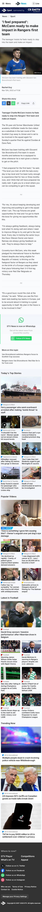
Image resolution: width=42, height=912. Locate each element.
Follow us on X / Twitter (15, 866)
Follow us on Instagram (15, 880)
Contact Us (5, 889)
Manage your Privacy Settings (15, 896)
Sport (12, 16)
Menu (8, 3)
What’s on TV (7, 860)
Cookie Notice (17, 889)
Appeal (24, 860)
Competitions (28, 856)
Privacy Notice (30, 887)
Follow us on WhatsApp (15, 875)
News (4, 16)
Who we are (5, 887)
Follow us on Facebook (15, 870)
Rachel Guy (7, 87)
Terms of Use (17, 887)
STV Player (6, 856)
